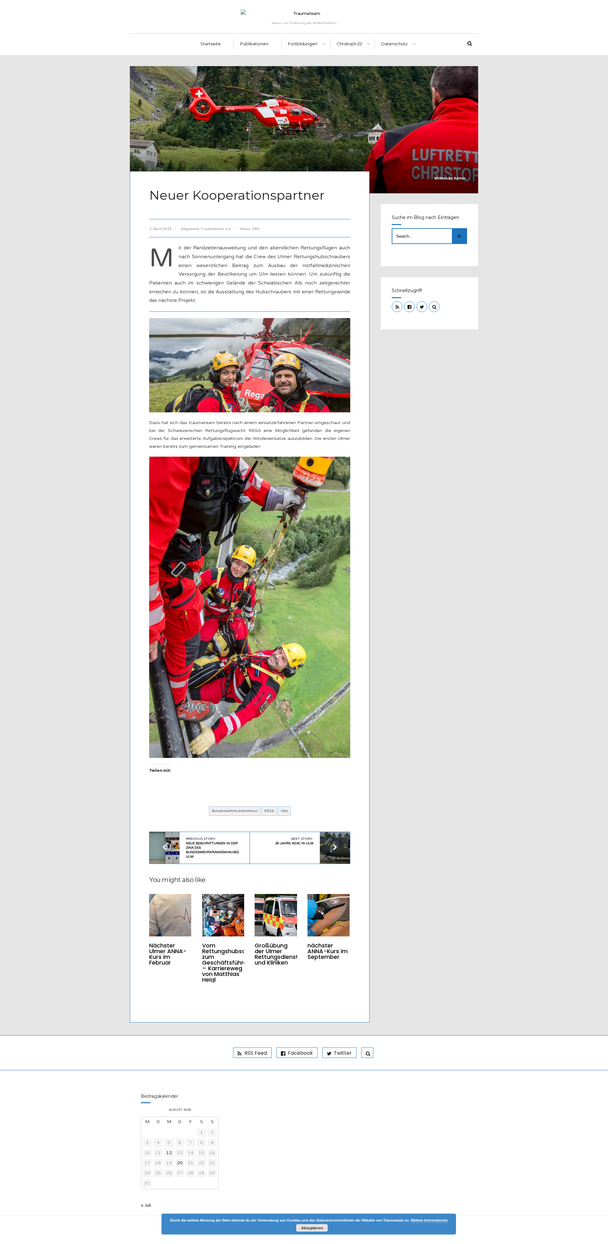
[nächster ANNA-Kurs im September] (328, 915)
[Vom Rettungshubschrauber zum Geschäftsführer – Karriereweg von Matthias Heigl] (223, 915)
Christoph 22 (349, 43)
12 (169, 1152)
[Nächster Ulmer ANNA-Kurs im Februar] (170, 915)
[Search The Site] (434, 306)
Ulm (284, 811)
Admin (460, 178)
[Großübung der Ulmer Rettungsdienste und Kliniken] (276, 915)
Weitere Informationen (429, 1220)
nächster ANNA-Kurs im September (327, 951)
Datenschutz (394, 43)
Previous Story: (212, 848)
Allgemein (190, 229)
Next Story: (294, 841)
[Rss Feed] (397, 306)
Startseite (210, 43)
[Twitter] (421, 306)
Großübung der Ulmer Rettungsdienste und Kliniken (278, 953)
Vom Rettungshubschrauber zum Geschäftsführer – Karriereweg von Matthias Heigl (235, 962)
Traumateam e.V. (216, 229)
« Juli (146, 1205)
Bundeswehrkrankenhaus (235, 811)
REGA (269, 811)
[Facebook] (409, 306)
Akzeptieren (312, 1228)
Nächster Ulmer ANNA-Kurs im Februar (168, 953)
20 (180, 1163)
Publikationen (254, 43)
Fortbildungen (302, 43)
